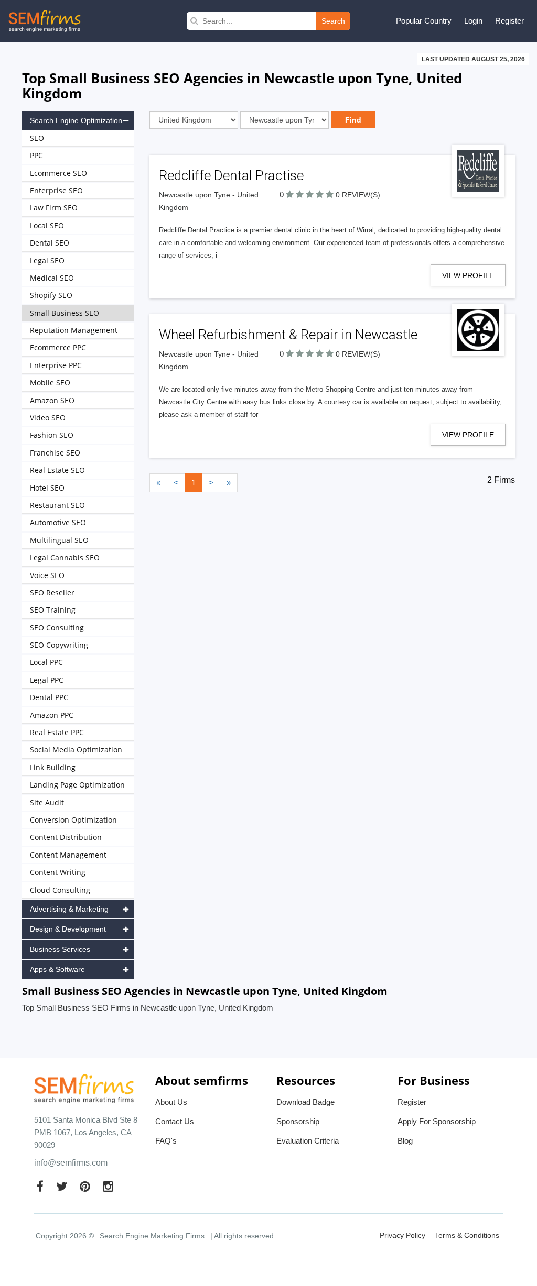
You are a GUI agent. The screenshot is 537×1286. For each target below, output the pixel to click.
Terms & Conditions (467, 1235)
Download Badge (305, 1101)
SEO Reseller (52, 592)
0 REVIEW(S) (358, 195)
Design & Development (68, 929)
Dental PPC (49, 697)
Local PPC (46, 662)
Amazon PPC (51, 715)
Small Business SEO (64, 313)
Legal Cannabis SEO (65, 557)
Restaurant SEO (57, 505)
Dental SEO (49, 243)
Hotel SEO (47, 488)
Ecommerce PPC (58, 347)
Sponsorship (297, 1121)
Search (333, 21)
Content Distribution (66, 837)
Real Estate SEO (57, 470)
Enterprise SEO (56, 190)
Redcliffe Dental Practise (231, 175)
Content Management (68, 855)
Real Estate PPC (57, 732)
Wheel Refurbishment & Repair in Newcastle (288, 334)
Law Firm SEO (54, 208)
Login (473, 20)
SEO (37, 138)
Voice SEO (47, 575)
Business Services (60, 949)
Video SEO (48, 418)
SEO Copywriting (59, 645)
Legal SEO (47, 260)
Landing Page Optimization (77, 785)
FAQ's (166, 1140)
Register (509, 20)
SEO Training (53, 610)
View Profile (468, 275)
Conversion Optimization (73, 820)
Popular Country (424, 20)
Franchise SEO (55, 453)
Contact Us (174, 1121)
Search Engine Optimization (76, 120)
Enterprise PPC (56, 365)
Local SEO (47, 225)
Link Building (53, 767)
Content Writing (57, 872)
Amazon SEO (52, 400)
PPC (36, 155)
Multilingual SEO (59, 540)
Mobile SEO (50, 382)
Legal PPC (46, 680)
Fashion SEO (51, 435)
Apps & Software (57, 969)
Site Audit (47, 802)
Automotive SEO (58, 522)
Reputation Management (73, 330)
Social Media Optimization (76, 750)
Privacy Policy (402, 1235)
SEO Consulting (57, 628)
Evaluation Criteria (307, 1140)
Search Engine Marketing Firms (152, 1236)
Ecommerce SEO (58, 173)
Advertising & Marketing (69, 909)
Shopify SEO (51, 295)
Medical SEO (52, 278)
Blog (405, 1140)
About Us (171, 1101)
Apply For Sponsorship (437, 1121)
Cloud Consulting (60, 890)
